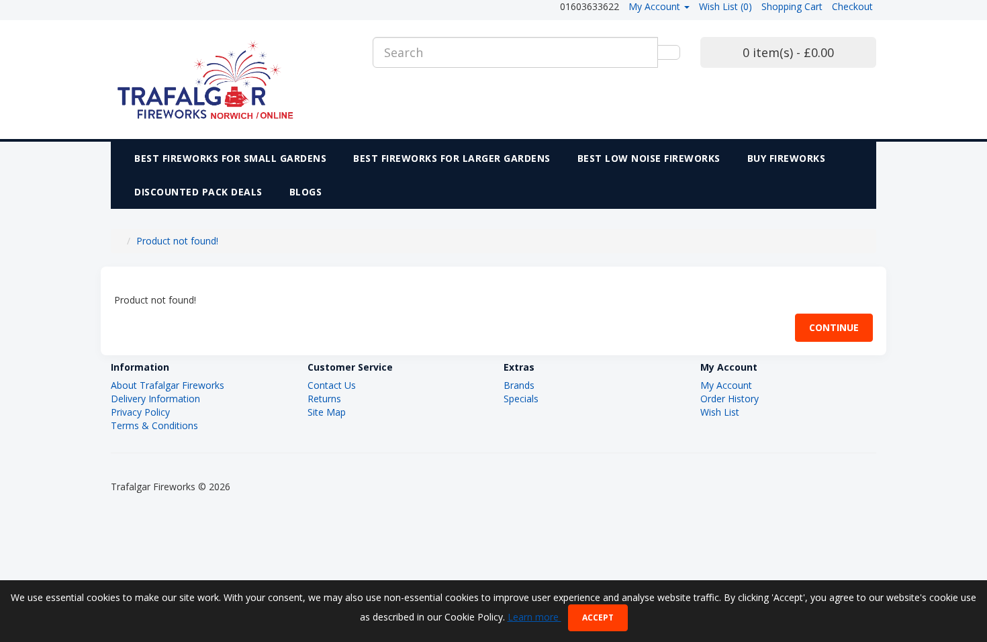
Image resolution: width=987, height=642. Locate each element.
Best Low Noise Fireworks (648, 158)
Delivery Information (155, 398)
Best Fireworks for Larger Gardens (452, 158)
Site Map (327, 412)
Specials (521, 398)
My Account (726, 385)
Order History (729, 398)
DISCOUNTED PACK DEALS (198, 191)
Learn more (534, 616)
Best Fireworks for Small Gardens (230, 158)
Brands (519, 385)
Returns (324, 398)
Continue (834, 327)
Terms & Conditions (154, 425)
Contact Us (332, 385)
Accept (598, 617)
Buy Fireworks (786, 158)
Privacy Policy (140, 412)
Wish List (719, 412)
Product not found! (177, 240)
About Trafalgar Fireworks (167, 385)
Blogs (305, 191)
